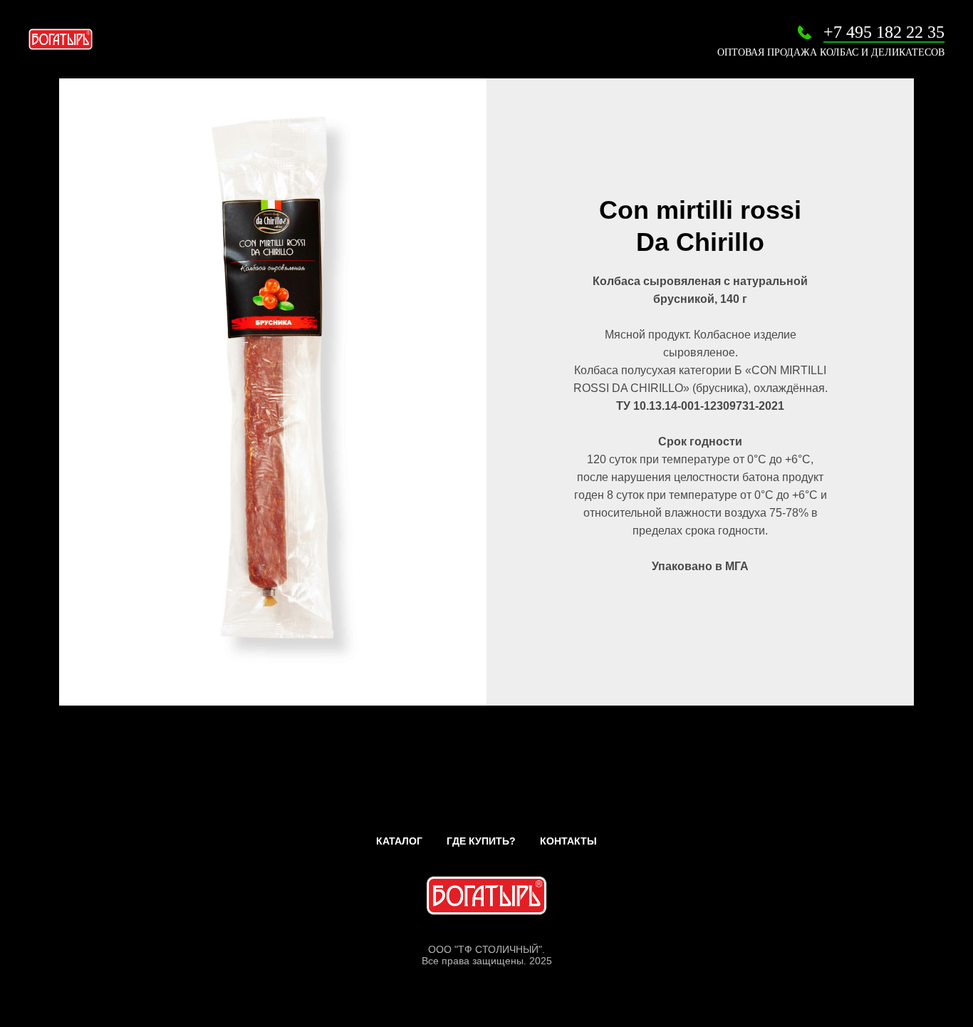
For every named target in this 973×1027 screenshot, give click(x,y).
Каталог (399, 841)
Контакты (568, 841)
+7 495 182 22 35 (884, 32)
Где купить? (481, 841)
